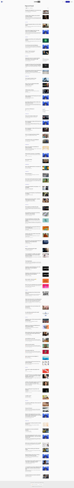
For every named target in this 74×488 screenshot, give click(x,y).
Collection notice (41, 482)
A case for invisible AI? (28, 403)
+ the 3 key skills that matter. (29, 194)
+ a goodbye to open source (29, 249)
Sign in (72, 1)
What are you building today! (29, 188)
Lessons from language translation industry (31, 135)
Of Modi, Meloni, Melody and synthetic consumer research (32, 16)
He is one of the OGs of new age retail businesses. (32, 456)
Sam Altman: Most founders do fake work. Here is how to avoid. (33, 102)
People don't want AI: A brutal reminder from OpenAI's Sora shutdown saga (32, 59)
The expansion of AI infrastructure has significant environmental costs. (31, 328)
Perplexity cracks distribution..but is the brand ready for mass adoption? (32, 267)
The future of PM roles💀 (29, 108)
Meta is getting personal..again (31, 248)
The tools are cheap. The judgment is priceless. (31, 321)
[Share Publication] (64, 2)
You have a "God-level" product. (29, 97)
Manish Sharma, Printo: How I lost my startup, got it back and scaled (32, 455)
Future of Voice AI (28, 408)
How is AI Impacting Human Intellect (32, 134)
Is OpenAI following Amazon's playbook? (32, 474)
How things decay (28, 159)
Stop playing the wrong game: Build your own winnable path (33, 227)
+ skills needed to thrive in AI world (30, 462)
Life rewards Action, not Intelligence (32, 139)
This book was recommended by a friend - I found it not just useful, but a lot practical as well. (33, 149)
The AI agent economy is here (30, 78)
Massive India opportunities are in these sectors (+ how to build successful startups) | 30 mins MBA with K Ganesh (33, 415)
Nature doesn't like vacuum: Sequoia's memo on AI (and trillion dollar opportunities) (33, 333)
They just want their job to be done (30, 60)
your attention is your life (30, 338)
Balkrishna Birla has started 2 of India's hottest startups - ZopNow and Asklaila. (32, 470)
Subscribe (67, 1)
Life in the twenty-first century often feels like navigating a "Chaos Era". (33, 391)
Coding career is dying (29, 89)
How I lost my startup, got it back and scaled (32, 449)
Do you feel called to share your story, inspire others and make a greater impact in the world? (32, 286)
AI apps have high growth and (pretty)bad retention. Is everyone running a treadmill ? (33, 65)
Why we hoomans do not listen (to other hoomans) (32, 293)
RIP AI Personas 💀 (28, 173)
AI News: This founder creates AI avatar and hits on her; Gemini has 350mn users (33, 382)
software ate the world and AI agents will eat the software (33, 72)
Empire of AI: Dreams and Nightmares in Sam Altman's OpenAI (32, 326)
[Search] (63, 2)
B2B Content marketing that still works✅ (33, 443)
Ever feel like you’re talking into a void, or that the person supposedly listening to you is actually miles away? (32, 294)
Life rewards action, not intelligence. (30, 140)
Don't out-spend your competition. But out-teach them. (32, 444)
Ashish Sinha (28, 19)
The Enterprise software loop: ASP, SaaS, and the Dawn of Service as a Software (33, 71)
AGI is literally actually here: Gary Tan (30, 79)
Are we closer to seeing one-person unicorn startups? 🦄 (33, 423)
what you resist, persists (29, 344)
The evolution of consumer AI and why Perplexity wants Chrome (32, 213)
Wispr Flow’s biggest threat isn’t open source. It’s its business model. (32, 31)
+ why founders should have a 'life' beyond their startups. (33, 450)
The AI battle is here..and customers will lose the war (32, 307)
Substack (33, 486)
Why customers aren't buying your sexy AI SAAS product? (33, 96)
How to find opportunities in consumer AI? (33, 166)
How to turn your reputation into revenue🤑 (33, 284)
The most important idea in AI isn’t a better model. (33, 25)
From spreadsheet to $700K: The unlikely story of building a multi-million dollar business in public (32, 254)
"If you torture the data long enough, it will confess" (32, 174)
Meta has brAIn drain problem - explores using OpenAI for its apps (32, 199)
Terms (38, 482)
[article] (37, 11)
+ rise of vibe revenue (28, 334)
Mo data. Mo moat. (27, 396)
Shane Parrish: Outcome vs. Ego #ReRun (32, 153)
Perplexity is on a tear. (28, 275)
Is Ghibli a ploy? (28, 395)
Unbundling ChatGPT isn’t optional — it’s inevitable (32, 187)
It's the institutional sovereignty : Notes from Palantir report (33, 26)
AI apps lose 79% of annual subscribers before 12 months (33, 66)
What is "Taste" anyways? (30, 51)
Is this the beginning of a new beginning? (30, 11)
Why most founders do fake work (31, 115)
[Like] (25, 35)
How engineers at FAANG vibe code (31, 206)
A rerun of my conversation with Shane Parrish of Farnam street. (33, 155)
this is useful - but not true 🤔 (30, 279)
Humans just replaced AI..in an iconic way (33, 10)
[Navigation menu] (2, 2)
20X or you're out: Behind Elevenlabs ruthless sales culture (32, 84)
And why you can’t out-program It (29, 52)
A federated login (27, 242)
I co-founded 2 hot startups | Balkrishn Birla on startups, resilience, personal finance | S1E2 (33, 467)
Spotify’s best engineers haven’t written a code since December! (32, 91)
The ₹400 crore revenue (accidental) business (31, 430)
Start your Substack (35, 484)
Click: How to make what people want (32, 369)
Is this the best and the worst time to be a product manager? (32, 362)
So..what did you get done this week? (32, 312)
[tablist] (29, 8)
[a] (45, 32)
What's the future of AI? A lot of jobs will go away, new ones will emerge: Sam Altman (33, 300)
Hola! (26, 370)
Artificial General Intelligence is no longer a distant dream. (33, 377)
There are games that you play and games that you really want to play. (32, 229)
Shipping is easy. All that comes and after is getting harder (33, 320)
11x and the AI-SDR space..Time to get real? (33, 402)
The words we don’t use (29, 350)
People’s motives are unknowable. (29, 280)
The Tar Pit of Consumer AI (28, 130)
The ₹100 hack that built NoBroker (31, 45)
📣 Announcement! (27, 357)
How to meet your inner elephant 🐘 (32, 356)
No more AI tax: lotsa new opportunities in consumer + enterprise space (32, 236)
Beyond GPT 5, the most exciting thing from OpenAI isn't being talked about (33, 241)
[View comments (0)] (31, 13)
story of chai (27, 160)
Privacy (36, 482)
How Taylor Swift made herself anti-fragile (33, 178)
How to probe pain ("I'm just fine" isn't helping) (32, 389)
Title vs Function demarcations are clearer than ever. (32, 363)
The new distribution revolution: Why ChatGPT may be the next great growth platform (32, 219)
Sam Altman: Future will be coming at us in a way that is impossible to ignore (33, 461)
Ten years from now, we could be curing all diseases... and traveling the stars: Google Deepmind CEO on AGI (33, 375)
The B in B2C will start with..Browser (30, 214)
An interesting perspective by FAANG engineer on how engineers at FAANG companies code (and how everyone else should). (33, 208)
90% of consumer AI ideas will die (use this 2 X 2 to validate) (33, 122)
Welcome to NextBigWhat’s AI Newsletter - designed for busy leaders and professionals (33, 384)
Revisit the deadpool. (28, 167)
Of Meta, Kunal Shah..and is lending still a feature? (33, 40)
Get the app (40, 484)
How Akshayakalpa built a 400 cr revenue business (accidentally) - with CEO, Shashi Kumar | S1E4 (33, 436)
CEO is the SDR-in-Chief (28, 85)
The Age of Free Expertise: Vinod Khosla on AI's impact (33, 193)
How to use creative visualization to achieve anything (32, 147)
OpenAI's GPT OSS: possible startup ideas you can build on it (32, 234)
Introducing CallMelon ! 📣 (28, 313)
